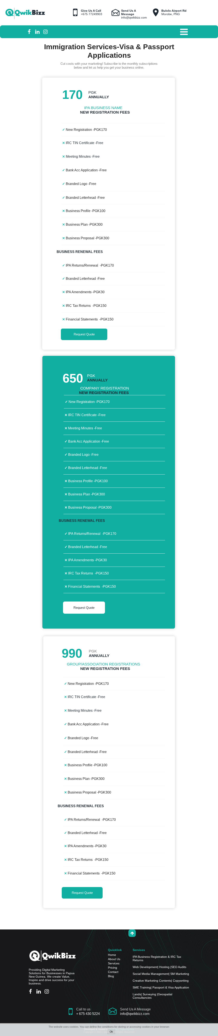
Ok (111, 1031)
